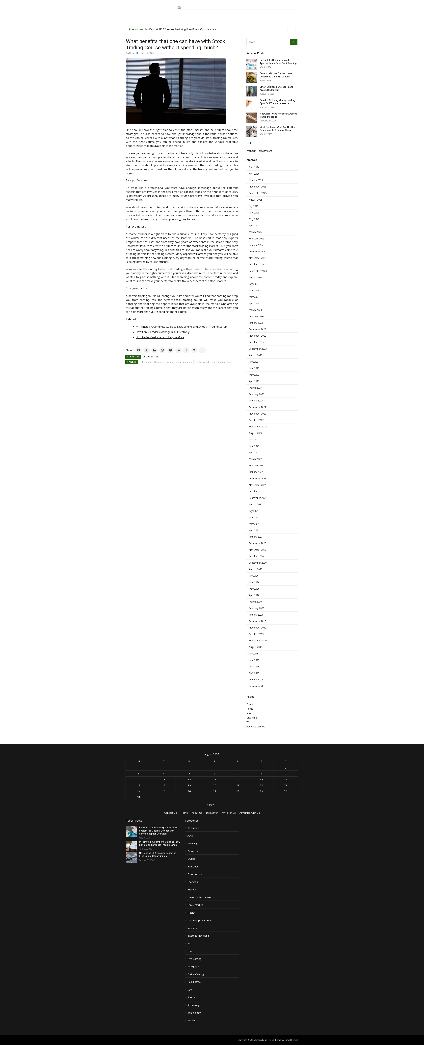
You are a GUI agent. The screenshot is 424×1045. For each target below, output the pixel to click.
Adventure (193, 828)
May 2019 (254, 666)
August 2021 (255, 504)
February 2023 (256, 394)
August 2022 (255, 433)
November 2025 (257, 186)
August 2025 (255, 199)
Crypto (191, 858)
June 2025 (254, 212)
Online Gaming (195, 974)
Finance (191, 889)
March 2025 (255, 232)
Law (189, 951)
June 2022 (254, 446)
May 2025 (254, 219)
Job (189, 943)
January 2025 (256, 245)
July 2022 (254, 439)
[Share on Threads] (194, 350)
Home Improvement (199, 920)
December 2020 (257, 543)
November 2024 (257, 257)
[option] (220, 29)
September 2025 (258, 193)
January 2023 (256, 400)
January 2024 (256, 322)
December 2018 (257, 686)
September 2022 (258, 426)
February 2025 (256, 238)
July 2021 (254, 511)
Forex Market (195, 904)
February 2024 (256, 316)
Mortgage (193, 966)
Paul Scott (130, 53)
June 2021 (254, 517)
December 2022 (257, 407)
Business (159, 361)
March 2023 (255, 387)
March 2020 (255, 601)
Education (193, 866)
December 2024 (257, 251)
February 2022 (256, 465)
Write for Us (252, 722)
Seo (189, 989)
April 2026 (254, 173)
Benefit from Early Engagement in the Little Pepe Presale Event (181, 29)
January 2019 (256, 679)
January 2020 (256, 614)
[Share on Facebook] (138, 350)
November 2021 (257, 485)
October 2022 (256, 420)
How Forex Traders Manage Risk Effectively (162, 332)
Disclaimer (252, 717)
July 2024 (254, 283)
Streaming (193, 1005)
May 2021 (254, 523)
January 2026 (256, 180)
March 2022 (255, 459)
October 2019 (256, 634)
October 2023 (256, 342)
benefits (146, 361)
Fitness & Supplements (200, 897)
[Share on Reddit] (178, 350)
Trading (191, 1020)
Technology (194, 1012)
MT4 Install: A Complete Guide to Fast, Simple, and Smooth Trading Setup (181, 326)
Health (191, 912)
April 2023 (254, 381)
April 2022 (254, 452)
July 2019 (254, 653)
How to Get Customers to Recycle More (160, 337)
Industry (192, 928)
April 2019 (254, 673)
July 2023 (254, 361)
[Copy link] (202, 350)
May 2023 (254, 374)
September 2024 (258, 271)
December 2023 (257, 329)
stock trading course (222, 361)
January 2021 (256, 536)
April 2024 (254, 303)
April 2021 (254, 530)
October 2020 (256, 556)
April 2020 (254, 595)
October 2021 (256, 491)
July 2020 (254, 575)
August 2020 (255, 569)
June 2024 (254, 290)
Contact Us (252, 704)
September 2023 (258, 348)
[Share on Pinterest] (170, 350)
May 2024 (254, 296)
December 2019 (257, 621)
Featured (192, 881)
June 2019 (254, 660)
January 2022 (256, 471)
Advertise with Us (255, 726)
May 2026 (254, 167)
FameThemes (291, 1039)
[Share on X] (146, 350)
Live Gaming (194, 958)
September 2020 (258, 562)
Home (249, 708)
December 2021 (257, 478)
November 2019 (257, 627)
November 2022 (257, 413)
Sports (191, 997)
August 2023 (255, 355)
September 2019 (258, 640)
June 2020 (254, 582)
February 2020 (256, 608)
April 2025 (254, 225)
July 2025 (254, 206)
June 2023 (254, 368)
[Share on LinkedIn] (154, 350)
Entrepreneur (195, 874)
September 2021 (258, 497)
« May (210, 804)
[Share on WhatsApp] (162, 350)
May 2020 (254, 588)
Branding (192, 843)
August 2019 (255, 647)
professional (202, 361)
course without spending (179, 361)
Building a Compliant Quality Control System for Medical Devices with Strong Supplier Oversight (158, 830)
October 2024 (256, 264)
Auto (190, 835)
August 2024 (255, 277)
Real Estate (194, 981)
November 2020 (257, 549)
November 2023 (257, 335)
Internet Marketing (198, 935)
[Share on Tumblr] (186, 350)
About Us (251, 713)
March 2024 (255, 309)
